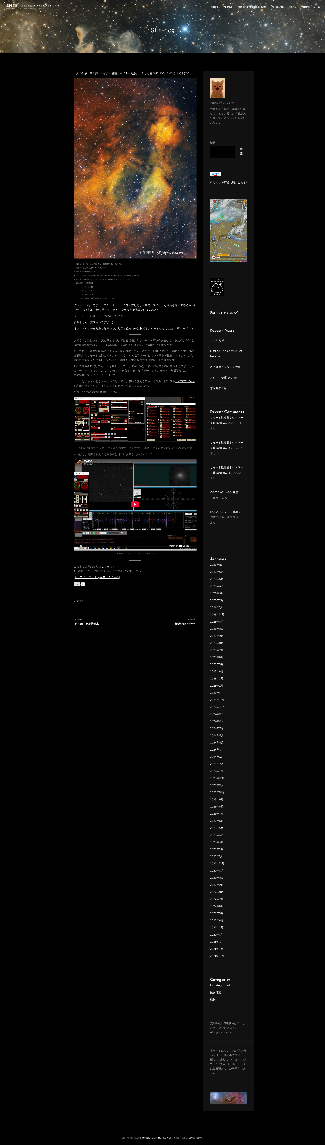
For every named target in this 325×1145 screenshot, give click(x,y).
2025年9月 (216, 635)
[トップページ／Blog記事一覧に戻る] (97, 577)
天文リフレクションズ (224, 312)
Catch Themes (196, 1138)
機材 (212, 999)
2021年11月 (216, 948)
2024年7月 (217, 728)
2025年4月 (217, 671)
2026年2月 (216, 600)
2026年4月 (217, 586)
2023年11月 (217, 785)
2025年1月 (216, 692)
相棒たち (292, 7)
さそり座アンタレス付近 (225, 366)
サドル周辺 (217, 340)
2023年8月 (216, 806)
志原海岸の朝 (218, 388)
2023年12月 (217, 778)
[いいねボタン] (77, 584)
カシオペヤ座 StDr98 (223, 377)
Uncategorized (220, 985)
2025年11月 (217, 621)
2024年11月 (217, 699)
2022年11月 (217, 870)
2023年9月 (216, 799)
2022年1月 (216, 934)
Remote (306, 7)
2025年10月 (217, 628)
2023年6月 (216, 820)
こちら (105, 566)
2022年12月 (217, 863)
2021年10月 (217, 956)
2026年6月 (217, 571)
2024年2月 (217, 763)
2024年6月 (217, 735)
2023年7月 (216, 813)
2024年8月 (217, 721)
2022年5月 (216, 913)
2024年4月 (217, 749)
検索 (212, 142)
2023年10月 (217, 792)
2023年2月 (216, 849)
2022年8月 (216, 891)
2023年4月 (217, 835)
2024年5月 (217, 742)
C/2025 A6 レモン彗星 (224, 492)
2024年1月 (216, 771)
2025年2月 (216, 685)
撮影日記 (80, 601)
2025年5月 (216, 664)
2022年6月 (216, 906)
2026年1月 (216, 607)
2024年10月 (217, 707)
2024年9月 (217, 714)
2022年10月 (217, 877)
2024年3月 (217, 756)
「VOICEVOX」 (185, 381)
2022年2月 (216, 927)
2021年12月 (217, 941)
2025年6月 (216, 657)
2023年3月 (216, 842)
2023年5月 (216, 827)
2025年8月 (216, 643)
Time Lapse (277, 7)
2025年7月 (216, 650)
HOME (215, 7)
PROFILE (228, 7)
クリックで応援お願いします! (228, 182)
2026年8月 (217, 564)
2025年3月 (216, 678)
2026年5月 (216, 579)
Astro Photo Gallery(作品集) (252, 7)
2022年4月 (217, 920)
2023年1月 (216, 856)
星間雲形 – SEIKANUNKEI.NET (29, 5)
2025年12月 (217, 614)
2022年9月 (216, 884)
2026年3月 (216, 593)
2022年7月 (216, 899)
